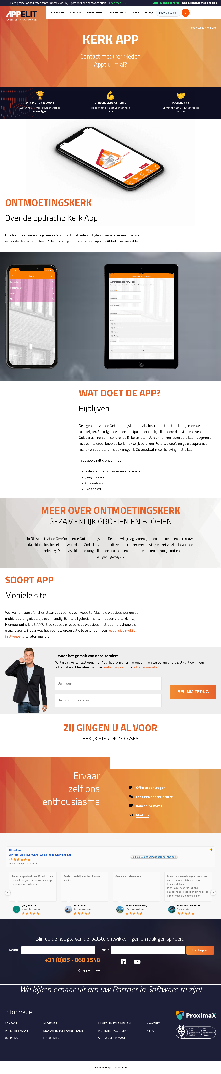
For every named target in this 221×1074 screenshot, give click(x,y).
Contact (11, 1023)
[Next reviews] (213, 892)
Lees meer (116, 3)
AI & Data (76, 12)
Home (192, 28)
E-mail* (104, 950)
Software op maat (111, 1038)
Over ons (11, 1038)
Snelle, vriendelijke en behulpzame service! (82, 878)
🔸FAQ (150, 1031)
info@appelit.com (86, 970)
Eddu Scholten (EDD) (189, 905)
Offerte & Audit (16, 1031)
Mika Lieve (80, 905)
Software (57, 12)
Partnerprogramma (113, 1031)
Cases (135, 12)
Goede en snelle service (128, 876)
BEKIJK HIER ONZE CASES (110, 739)
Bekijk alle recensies (143, 857)
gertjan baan (29, 905)
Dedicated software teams (63, 1031)
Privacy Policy (101, 1067)
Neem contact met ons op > (200, 3)
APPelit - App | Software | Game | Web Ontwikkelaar (40, 854)
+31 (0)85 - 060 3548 (72, 961)
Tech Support (117, 12)
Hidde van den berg (136, 905)
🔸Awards (153, 1023)
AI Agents (50, 1023)
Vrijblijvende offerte (165, 3)
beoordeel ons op (165, 857)
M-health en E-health (114, 1023)
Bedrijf (149, 12)
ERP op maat (52, 1038)
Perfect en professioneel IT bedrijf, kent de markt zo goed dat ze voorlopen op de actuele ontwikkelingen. (32, 880)
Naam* (14, 950)
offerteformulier (146, 667)
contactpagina (113, 667)
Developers (94, 12)
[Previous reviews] (8, 892)
